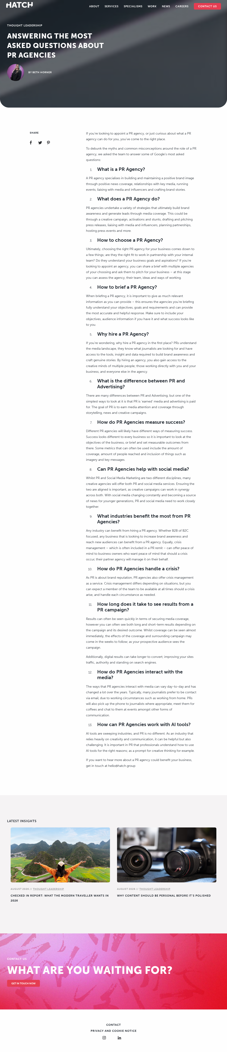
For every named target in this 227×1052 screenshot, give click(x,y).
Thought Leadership (24, 25)
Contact (113, 1024)
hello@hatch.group (121, 766)
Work (152, 6)
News (166, 6)
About (94, 6)
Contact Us (207, 6)
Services (111, 6)
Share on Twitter (42, 143)
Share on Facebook (34, 143)
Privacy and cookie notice (114, 1031)
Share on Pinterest (51, 143)
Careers (182, 6)
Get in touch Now (23, 983)
